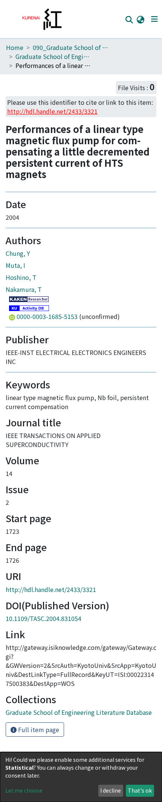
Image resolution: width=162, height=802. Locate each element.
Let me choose (24, 790)
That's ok (140, 790)
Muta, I (15, 265)
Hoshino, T (21, 277)
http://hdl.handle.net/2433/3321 (51, 589)
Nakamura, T (24, 289)
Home (14, 47)
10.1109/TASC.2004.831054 (43, 618)
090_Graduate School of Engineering (70, 47)
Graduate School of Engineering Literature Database (53, 56)
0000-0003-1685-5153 (47, 316)
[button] (140, 19)
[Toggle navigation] (154, 19)
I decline (110, 790)
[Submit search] (129, 19)
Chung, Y (18, 253)
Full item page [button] (38, 729)
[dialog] (81, 777)
